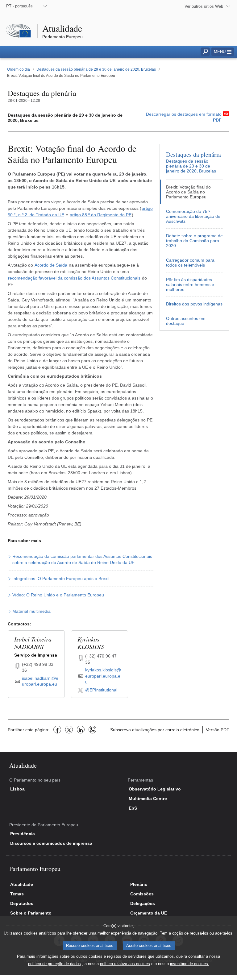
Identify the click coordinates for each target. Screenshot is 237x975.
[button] (222, 52)
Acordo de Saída (51, 265)
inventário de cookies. (189, 963)
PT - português (19, 6)
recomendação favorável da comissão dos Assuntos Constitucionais (74, 278)
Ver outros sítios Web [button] (204, 6)
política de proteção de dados (54, 963)
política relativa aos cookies (125, 963)
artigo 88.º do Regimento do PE (100, 214)
